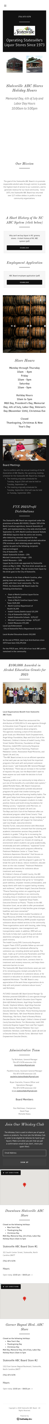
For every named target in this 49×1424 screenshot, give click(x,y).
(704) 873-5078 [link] (24, 16)
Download (24, 248)
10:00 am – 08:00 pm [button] (21, 1275)
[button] (5, 5)
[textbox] (24, 1153)
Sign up (24, 1162)
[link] (24, 30)
